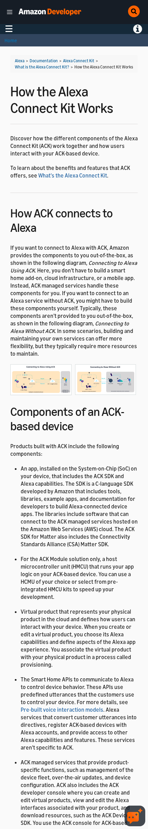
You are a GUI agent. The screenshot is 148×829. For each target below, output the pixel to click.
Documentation (44, 60)
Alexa (19, 60)
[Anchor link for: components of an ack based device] (79, 425)
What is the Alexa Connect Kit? (42, 66)
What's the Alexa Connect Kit (72, 175)
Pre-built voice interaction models (62, 709)
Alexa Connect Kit (78, 60)
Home (10, 40)
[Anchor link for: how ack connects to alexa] (42, 226)
